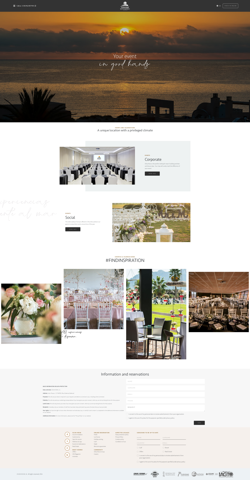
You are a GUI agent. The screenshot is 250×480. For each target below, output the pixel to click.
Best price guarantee (100, 446)
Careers (96, 454)
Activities (75, 456)
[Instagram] (67, 448)
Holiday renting (98, 439)
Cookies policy (119, 439)
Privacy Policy (119, 437)
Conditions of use (120, 442)
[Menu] (14, 6)
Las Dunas (97, 437)
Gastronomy (76, 437)
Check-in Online (230, 6)
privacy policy (170, 418)
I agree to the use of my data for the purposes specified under (151, 418)
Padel (95, 444)
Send (199, 423)
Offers (74, 452)
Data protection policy (121, 434)
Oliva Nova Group (99, 452)
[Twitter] (67, 441)
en (220, 6)
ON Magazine (76, 454)
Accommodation (77, 434)
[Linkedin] (67, 455)
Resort (167, 448)
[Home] (125, 6)
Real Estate (75, 446)
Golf (95, 442)
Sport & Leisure (77, 439)
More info (152, 173)
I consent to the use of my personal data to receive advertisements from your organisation (156, 414)
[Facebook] (67, 434)
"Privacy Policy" (79, 416)
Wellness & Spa (77, 442)
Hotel (95, 434)
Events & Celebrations (79, 444)
